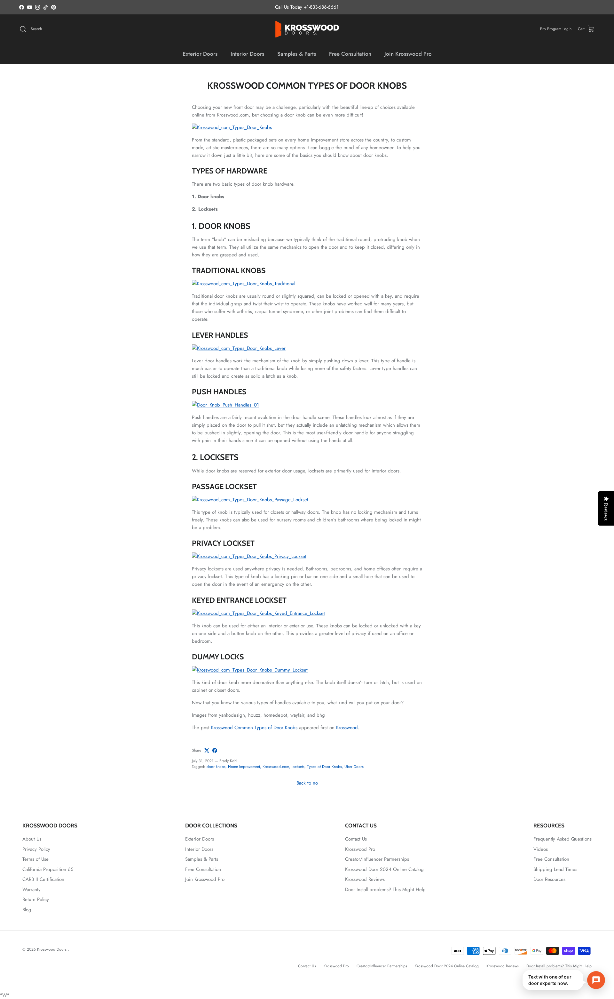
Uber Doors (354, 766)
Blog (26, 909)
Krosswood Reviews (365, 879)
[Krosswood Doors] (307, 29)
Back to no (307, 782)
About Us (31, 838)
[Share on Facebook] (214, 750)
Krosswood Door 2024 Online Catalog (384, 869)
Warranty (31, 889)
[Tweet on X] (206, 750)
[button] (564, 980)
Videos (540, 849)
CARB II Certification (43, 879)
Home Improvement (244, 766)
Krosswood (347, 727)
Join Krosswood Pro (408, 54)
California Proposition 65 (47, 869)
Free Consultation (350, 54)
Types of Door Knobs (324, 766)
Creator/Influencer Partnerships (377, 859)
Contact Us (356, 838)
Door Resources (549, 879)
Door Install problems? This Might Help (385, 889)
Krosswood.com (276, 766)
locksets (298, 766)
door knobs (216, 766)
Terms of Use (35, 859)
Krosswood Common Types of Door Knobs (254, 727)
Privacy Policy (36, 849)
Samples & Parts (296, 54)
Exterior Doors (200, 54)
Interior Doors (247, 54)
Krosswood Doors (52, 949)
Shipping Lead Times (555, 869)
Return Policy (35, 899)
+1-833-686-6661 (321, 7)
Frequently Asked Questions (562, 838)
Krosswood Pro (360, 849)
